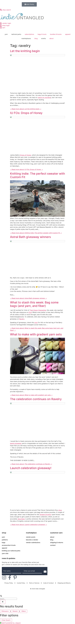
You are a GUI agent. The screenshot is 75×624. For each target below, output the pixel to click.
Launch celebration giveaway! (30, 468)
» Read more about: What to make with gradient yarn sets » (31, 395)
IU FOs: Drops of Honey (26, 113)
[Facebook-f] (9, 577)
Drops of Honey (25, 155)
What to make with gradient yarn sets (36, 334)
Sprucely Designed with (36, 590)
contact (53, 545)
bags (3, 542)
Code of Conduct (48, 583)
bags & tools (42, 34)
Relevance (5, 611)
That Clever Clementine (38, 310)
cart (3, 28)
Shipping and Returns (64, 583)
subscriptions (29, 34)
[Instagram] (4, 577)
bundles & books (56, 34)
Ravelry (21, 319)
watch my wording (44, 97)
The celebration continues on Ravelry (36, 399)
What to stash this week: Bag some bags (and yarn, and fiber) (34, 304)
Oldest (23, 611)
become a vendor (32, 540)
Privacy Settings (37, 586)
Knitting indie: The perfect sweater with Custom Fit (37, 175)
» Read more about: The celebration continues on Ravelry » (31, 464)
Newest (15, 611)
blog (36, 38)
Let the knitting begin (25, 51)
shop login (6, 25)
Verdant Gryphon (45, 514)
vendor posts (30, 537)
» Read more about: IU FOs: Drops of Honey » (26, 169)
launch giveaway (16, 443)
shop (60, 510)
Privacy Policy (8, 583)
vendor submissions (33, 542)
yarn (3, 537)
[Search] (37, 597)
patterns (5, 540)
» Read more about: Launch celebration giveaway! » (28, 524)
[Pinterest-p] (15, 577)
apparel (67, 34)
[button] (45, 571)
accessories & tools (9, 545)
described (21, 519)
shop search (6, 10)
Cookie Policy (21, 583)
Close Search (6, 620)
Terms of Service (34, 583)
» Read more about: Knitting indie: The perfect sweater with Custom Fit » (36, 233)
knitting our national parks (11, 551)
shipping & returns (56, 542)
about (51, 38)
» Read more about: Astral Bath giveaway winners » (28, 298)
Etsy (30, 312)
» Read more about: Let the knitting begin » (25, 109)
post (36, 322)
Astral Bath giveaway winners (30, 237)
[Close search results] (2, 602)
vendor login (6, 23)
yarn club (5, 553)
